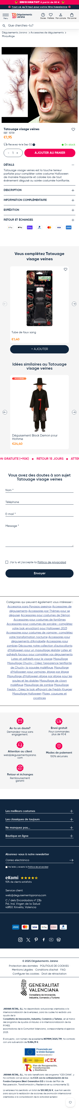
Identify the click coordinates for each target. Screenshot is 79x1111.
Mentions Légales (22, 970)
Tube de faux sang (24, 332)
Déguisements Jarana (14, 33)
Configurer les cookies (26, 974)
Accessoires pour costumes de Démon (45, 615)
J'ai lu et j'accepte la (38, 562)
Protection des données (23, 966)
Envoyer (39, 573)
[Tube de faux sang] (39, 298)
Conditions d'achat (46, 970)
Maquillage (8, 36)
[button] (72, 16)
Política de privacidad (51, 562)
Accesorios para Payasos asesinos (29, 606)
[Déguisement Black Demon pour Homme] (39, 404)
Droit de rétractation (54, 974)
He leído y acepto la (28, 867)
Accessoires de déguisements (47, 33)
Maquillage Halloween (27, 693)
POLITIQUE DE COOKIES (54, 966)
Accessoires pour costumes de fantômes (40, 619)
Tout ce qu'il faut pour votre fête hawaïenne (39, 6)
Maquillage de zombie (38, 685)
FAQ (63, 970)
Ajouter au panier (50, 153)
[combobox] (39, 25)
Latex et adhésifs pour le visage (31, 659)
